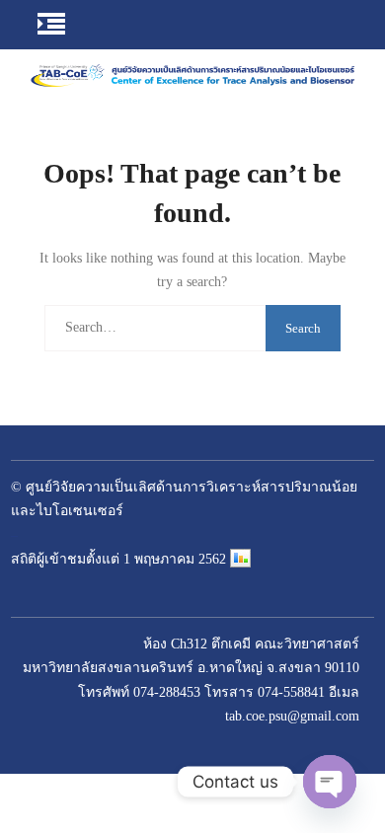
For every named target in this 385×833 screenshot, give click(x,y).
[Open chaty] (329, 781)
